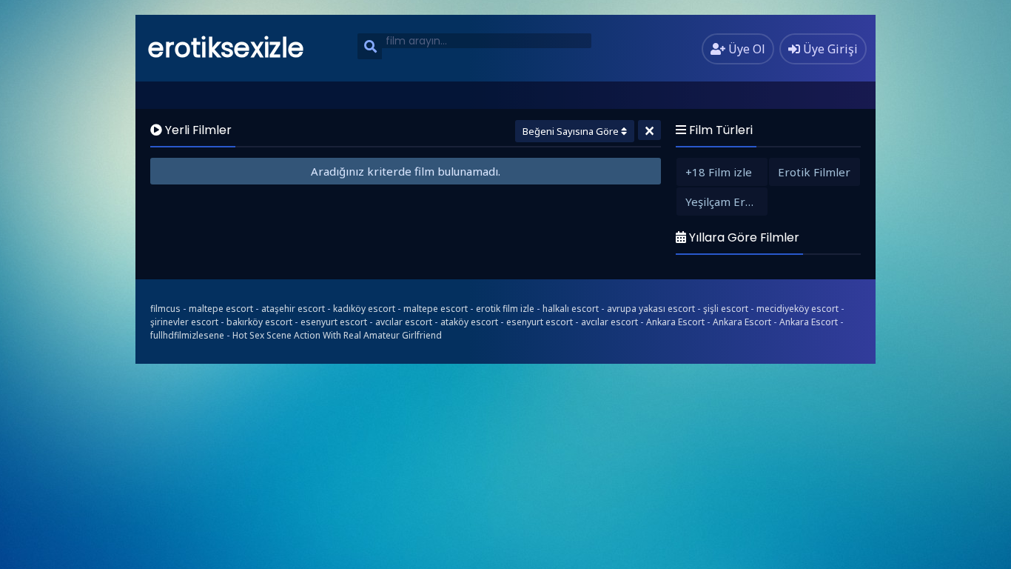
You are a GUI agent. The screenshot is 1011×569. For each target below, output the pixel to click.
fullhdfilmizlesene (187, 335)
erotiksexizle (226, 48)
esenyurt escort (333, 322)
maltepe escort (221, 308)
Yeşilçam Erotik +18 (726, 201)
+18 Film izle (718, 171)
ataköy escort (469, 322)
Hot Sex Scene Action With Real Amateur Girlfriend (337, 335)
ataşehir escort (293, 308)
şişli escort (725, 308)
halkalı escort (571, 308)
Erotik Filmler (814, 171)
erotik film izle (505, 308)
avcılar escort (403, 322)
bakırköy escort (259, 322)
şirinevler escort (184, 322)
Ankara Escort (675, 322)
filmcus (165, 308)
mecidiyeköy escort (797, 308)
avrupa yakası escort (651, 308)
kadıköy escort (364, 308)
